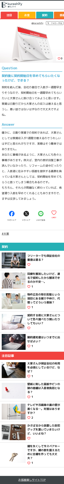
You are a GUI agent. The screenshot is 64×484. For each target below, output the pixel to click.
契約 (44, 15)
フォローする (56, 23)
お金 (27, 15)
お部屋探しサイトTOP (32, 480)
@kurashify (37, 23)
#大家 (5, 234)
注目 (9, 15)
